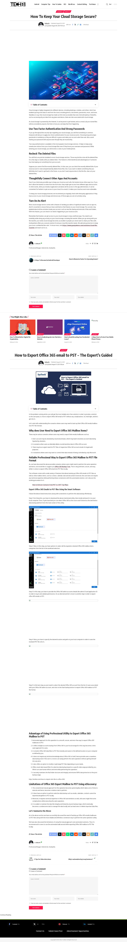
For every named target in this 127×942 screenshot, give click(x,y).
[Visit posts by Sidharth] (41, 24)
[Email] (88, 235)
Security (59, 11)
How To (67, 11)
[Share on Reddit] (76, 235)
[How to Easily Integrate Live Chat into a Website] (50, 327)
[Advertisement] (63, 45)
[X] (38, 924)
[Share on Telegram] (80, 235)
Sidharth (47, 23)
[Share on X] (75, 24)
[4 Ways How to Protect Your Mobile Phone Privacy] (104, 327)
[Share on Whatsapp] (68, 235)
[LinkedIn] (97, 243)
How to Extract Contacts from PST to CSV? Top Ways (50, 485)
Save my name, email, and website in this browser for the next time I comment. (51, 302)
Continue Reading (5, 915)
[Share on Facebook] (72, 24)
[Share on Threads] (84, 235)
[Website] (90, 243)
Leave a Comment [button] (36, 871)
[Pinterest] (63, 924)
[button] (98, 4)
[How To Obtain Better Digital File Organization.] (22, 327)
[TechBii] (18, 4)
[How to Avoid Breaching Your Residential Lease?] (77, 327)
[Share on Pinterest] (64, 235)
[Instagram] (95, 243)
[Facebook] (92, 243)
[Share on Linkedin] (72, 235)
